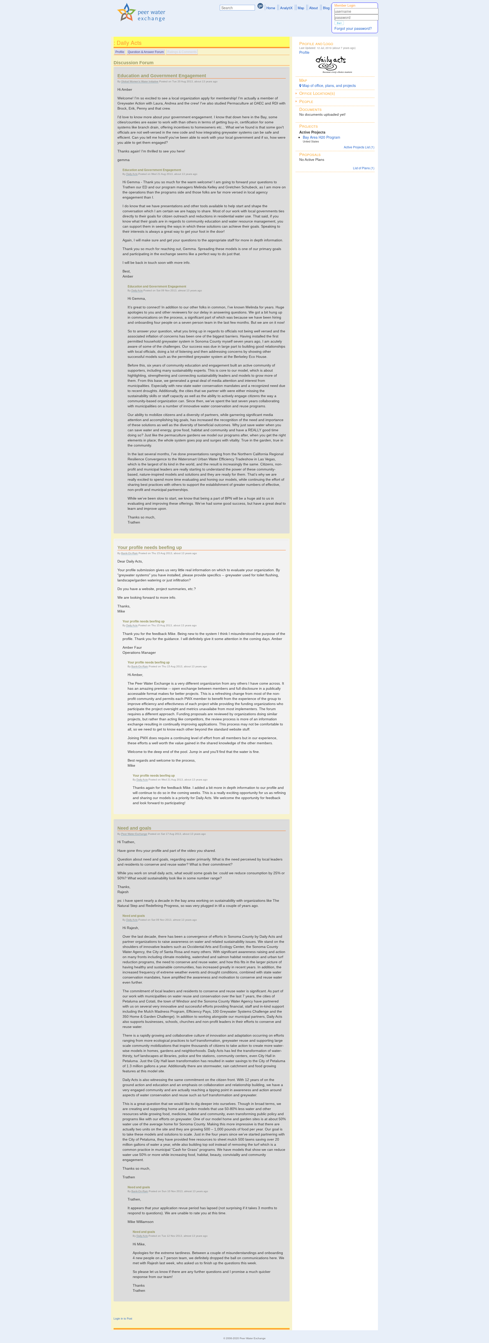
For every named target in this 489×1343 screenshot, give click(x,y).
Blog (326, 7)
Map (301, 7)
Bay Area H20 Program (321, 137)
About (313, 7)
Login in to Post (123, 1318)
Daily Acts (132, 174)
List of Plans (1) (363, 168)
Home (270, 7)
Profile (119, 52)
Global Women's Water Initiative (139, 81)
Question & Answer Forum (146, 52)
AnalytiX (286, 7)
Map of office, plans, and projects (328, 85)
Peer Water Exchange (134, 833)
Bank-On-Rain (129, 553)
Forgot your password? (353, 28)
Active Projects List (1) (359, 147)
